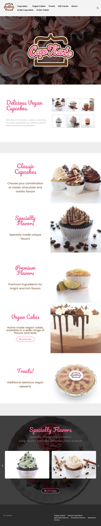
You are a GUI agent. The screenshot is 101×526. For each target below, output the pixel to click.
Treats (51, 6)
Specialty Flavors (25, 220)
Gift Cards (63, 6)
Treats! (25, 370)
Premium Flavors (25, 270)
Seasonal (92, 518)
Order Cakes (42, 10)
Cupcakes (22, 6)
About (74, 6)
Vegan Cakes (38, 6)
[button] (2, 465)
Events (57, 520)
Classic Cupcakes (25, 168)
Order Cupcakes (25, 10)
